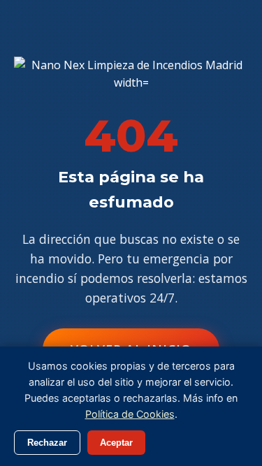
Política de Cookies (130, 414)
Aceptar (116, 442)
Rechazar (47, 442)
